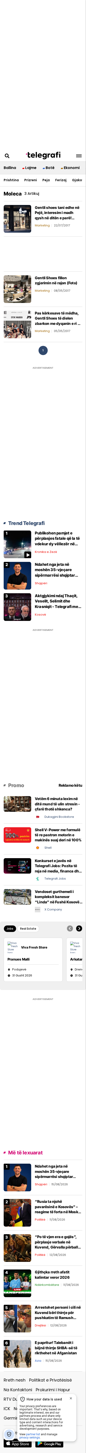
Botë (50, 167)
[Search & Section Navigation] (78, 155)
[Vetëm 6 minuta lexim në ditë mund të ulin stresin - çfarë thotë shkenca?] (17, 804)
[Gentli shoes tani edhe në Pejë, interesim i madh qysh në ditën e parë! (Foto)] (17, 218)
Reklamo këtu (70, 785)
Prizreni (30, 180)
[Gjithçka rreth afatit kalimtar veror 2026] (17, 1283)
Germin (11, 1418)
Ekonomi (72, 167)
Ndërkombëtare (47, 1285)
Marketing (42, 225)
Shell (48, 847)
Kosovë (40, 614)
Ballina (10, 167)
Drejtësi (40, 1325)
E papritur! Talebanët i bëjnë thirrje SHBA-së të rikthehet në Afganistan (56, 1347)
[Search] (7, 155)
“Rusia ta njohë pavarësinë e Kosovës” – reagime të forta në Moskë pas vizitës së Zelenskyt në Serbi (57, 1212)
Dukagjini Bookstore (59, 817)
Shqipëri (41, 583)
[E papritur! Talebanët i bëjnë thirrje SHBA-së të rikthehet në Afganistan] (17, 1353)
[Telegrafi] (43, 156)
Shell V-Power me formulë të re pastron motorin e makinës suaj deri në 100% (58, 834)
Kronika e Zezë (46, 552)
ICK (7, 1408)
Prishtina (11, 180)
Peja (46, 180)
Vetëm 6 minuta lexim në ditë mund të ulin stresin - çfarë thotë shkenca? (57, 803)
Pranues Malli (19, 959)
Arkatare (77, 959)
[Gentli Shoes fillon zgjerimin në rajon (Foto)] (17, 288)
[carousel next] (79, 928)
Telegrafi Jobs (55, 878)
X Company (53, 909)
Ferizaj (61, 180)
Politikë (40, 1219)
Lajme (30, 167)
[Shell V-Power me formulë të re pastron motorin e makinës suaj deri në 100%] (17, 834)
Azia (38, 1360)
